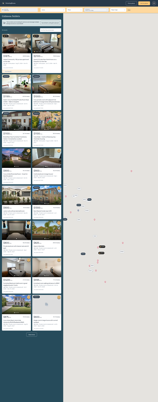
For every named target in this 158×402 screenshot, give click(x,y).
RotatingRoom (10, 3)
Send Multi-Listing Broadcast (50, 23)
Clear (129, 10)
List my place (144, 3)
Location (6, 9)
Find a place (131, 3)
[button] (66, 196)
